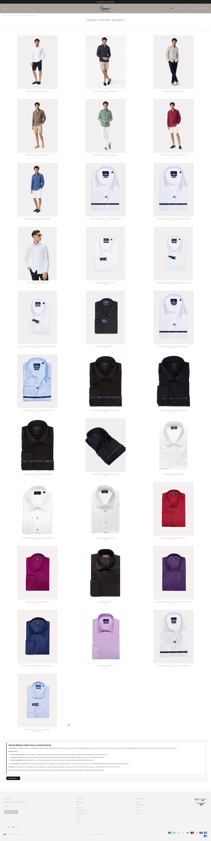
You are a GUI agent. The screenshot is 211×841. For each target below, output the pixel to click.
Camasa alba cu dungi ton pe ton (37, 282)
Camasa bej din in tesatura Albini (173, 91)
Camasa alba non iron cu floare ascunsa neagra (173, 665)
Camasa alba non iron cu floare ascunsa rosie (173, 346)
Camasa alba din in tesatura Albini (37, 91)
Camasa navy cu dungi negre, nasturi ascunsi (38, 665)
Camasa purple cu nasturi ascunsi (37, 601)
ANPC (77, 821)
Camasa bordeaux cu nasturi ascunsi (173, 538)
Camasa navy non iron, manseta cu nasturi (105, 474)
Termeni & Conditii (81, 810)
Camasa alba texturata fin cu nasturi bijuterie (37, 538)
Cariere (78, 818)
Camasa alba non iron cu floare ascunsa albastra (173, 218)
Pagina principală (9, 15)
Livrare (137, 802)
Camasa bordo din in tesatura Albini (173, 155)
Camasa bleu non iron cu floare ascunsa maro (37, 410)
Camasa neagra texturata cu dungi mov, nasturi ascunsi (173, 601)
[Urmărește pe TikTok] (17, 827)
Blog (77, 805)
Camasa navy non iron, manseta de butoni (173, 410)
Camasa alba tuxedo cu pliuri (105, 538)
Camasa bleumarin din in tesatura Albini (37, 218)
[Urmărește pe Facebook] (5, 827)
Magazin (18, 15)
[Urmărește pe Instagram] (9, 827)
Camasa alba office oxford (105, 282)
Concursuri (79, 807)
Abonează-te (11, 812)
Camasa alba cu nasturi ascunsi (173, 474)
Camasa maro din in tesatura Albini (37, 155)
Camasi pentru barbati (28, 15)
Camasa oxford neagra (105, 346)
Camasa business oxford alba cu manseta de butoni (174, 282)
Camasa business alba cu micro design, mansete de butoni (37, 346)
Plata (137, 807)
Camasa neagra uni (105, 601)
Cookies (78, 816)
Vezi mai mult (12, 778)
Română (191, 8)
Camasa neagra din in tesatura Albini (105, 91)
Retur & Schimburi (141, 805)
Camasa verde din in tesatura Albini (105, 155)
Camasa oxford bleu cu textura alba (37, 729)
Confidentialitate (81, 813)
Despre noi (79, 802)
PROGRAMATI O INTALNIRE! (105, 1)
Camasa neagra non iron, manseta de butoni (37, 474)
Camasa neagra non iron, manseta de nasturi (105, 410)
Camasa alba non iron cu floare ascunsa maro (105, 218)
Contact (138, 810)
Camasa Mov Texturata (105, 665)
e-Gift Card (139, 813)
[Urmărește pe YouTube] (13, 827)
